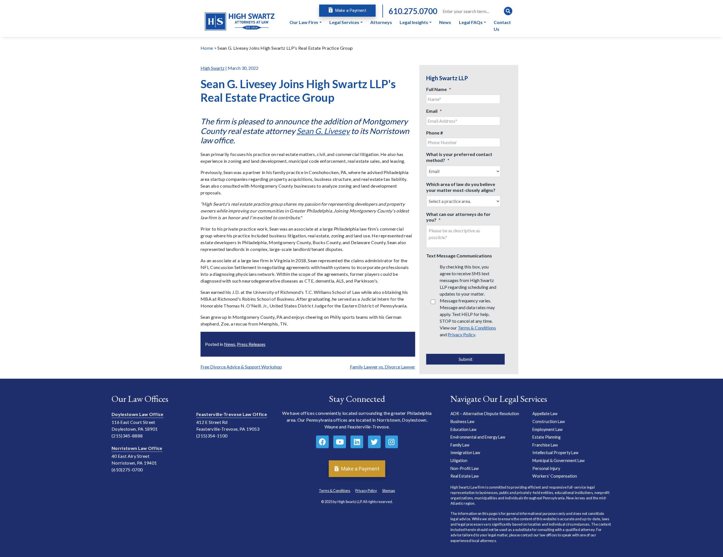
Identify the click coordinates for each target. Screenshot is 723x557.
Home (207, 48)
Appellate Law (545, 413)
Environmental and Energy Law (477, 437)
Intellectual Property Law (555, 452)
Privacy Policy (461, 334)
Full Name (438, 89)
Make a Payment (350, 10)
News (229, 344)
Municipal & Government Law (558, 460)
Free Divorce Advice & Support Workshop (241, 366)
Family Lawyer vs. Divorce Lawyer (382, 366)
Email (434, 111)
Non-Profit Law (464, 468)
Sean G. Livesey (323, 131)
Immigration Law (465, 452)
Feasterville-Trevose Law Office (231, 414)
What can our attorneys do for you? (458, 217)
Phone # (434, 132)
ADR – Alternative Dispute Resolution (484, 413)
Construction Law (548, 421)
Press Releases (251, 344)
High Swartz (213, 68)
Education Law (463, 429)
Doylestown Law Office (138, 414)
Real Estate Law (464, 476)
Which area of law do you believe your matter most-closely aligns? (460, 187)
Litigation (458, 460)
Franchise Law (545, 445)
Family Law (459, 445)
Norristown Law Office (137, 448)
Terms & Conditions (477, 327)
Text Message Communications (459, 255)
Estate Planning (546, 437)
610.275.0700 (413, 11)
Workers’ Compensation (554, 476)
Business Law (462, 421)
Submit (465, 359)
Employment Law (547, 429)
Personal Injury (546, 468)
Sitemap (388, 490)
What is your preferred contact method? (459, 157)
